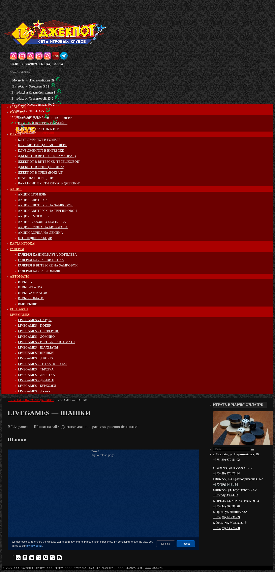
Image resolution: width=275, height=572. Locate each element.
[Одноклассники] (25, 557)
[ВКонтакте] (18, 557)
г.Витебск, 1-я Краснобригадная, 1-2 (238, 479)
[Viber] (45, 557)
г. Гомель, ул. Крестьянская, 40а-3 (236, 500)
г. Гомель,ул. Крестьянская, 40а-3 (32, 104)
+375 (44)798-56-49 (51, 64)
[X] (38, 557)
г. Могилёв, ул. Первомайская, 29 (236, 454)
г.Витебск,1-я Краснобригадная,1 (32, 92)
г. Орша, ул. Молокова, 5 (230, 522)
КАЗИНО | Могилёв (24, 64)
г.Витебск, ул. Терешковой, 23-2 (31, 98)
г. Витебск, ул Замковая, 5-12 (29, 86)
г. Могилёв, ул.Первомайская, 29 (32, 80)
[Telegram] (31, 557)
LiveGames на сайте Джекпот (31, 400)
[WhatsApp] (52, 557)
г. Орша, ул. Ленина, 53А (27, 110)
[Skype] (59, 557)
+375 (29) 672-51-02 (226, 459)
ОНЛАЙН (48, 132)
